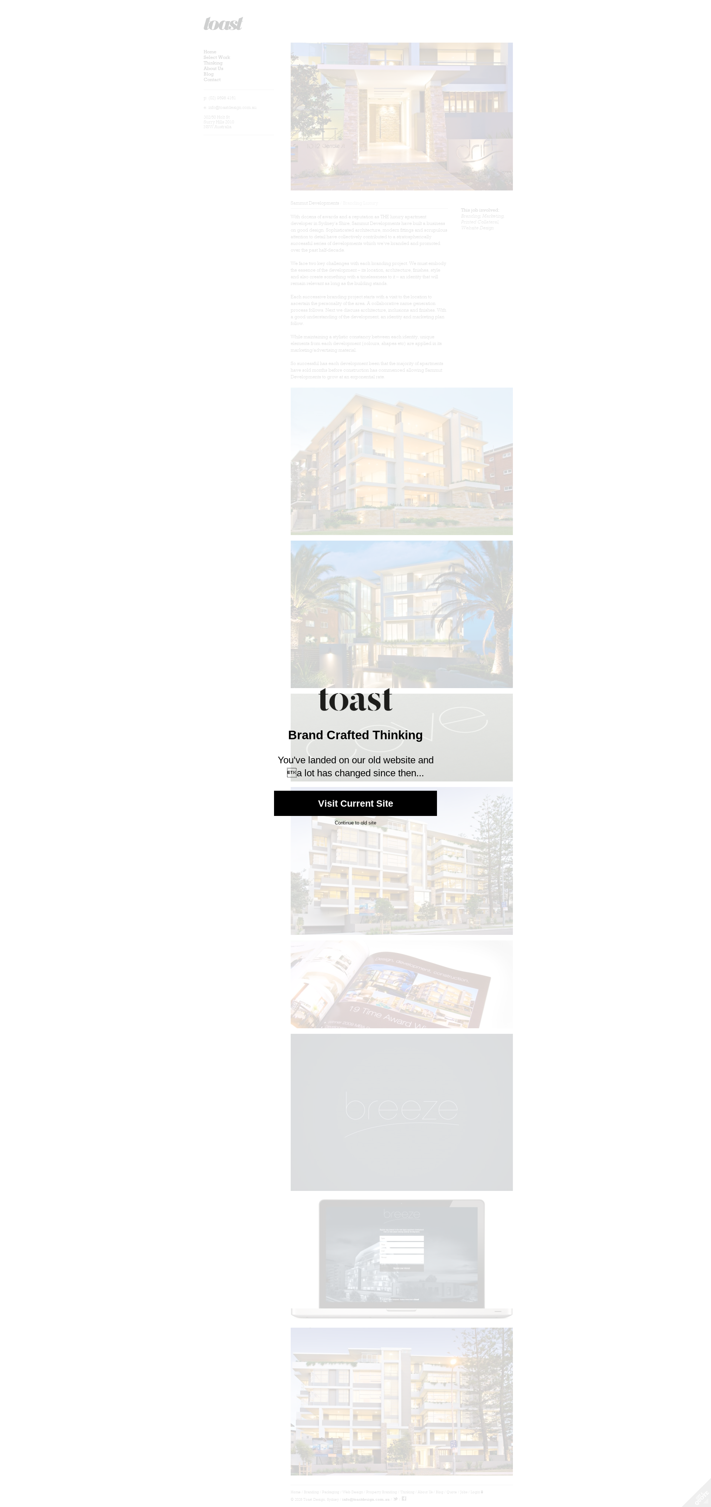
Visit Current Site (355, 803)
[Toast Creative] (355, 717)
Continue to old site (355, 823)
